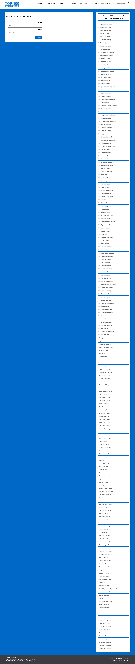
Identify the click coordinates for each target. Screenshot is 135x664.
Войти (39, 37)
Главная (38, 3)
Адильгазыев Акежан (106, 501)
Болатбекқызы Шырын (106, 476)
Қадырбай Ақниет (104, 400)
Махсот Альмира (106, 228)
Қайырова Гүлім (106, 300)
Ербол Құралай (103, 538)
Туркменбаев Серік (107, 287)
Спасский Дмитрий (107, 256)
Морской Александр (105, 394)
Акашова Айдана (104, 535)
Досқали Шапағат (106, 159)
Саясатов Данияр (104, 636)
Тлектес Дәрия (104, 43)
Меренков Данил (106, 275)
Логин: (40, 22)
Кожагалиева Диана (105, 372)
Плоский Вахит (104, 435)
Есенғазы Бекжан (106, 127)
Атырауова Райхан (106, 152)
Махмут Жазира (105, 33)
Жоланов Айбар (106, 297)
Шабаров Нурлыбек (107, 312)
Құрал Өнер (102, 582)
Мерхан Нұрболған (107, 250)
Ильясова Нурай (104, 425)
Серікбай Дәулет (106, 278)
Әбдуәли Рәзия (105, 218)
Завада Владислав (104, 378)
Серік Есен (102, 388)
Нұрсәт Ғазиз (105, 334)
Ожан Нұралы (105, 209)
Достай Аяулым (104, 507)
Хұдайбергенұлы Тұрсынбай (108, 589)
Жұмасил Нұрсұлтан (107, 215)
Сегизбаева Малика (105, 560)
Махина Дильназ (106, 74)
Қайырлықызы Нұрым (108, 99)
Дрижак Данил (104, 350)
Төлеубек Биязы (106, 193)
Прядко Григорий (106, 181)
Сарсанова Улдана (105, 27)
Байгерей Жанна (104, 595)
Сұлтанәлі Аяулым (105, 451)
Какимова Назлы (106, 118)
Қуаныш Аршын (104, 498)
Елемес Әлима (103, 466)
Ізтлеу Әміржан (105, 36)
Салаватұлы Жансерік (106, 347)
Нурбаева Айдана (106, 162)
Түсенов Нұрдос (106, 206)
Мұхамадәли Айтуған (106, 432)
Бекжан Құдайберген (105, 429)
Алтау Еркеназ (105, 319)
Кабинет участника (79, 3)
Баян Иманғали (104, 617)
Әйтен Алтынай (105, 83)
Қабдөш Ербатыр (106, 131)
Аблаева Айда (105, 272)
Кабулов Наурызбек (105, 510)
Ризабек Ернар (103, 482)
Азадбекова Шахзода (105, 551)
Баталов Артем (103, 366)
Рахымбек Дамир (104, 526)
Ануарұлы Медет (106, 322)
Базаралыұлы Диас (105, 545)
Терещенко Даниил (107, 68)
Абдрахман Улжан (106, 134)
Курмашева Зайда (104, 375)
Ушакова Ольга (105, 231)
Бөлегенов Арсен (104, 598)
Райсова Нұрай (105, 187)
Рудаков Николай (106, 309)
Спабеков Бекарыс (105, 494)
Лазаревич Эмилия (105, 363)
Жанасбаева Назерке (105, 488)
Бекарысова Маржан (107, 253)
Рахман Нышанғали (105, 382)
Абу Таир (102, 485)
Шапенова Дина (104, 444)
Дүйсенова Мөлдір (107, 190)
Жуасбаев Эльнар (106, 65)
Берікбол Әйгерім (104, 385)
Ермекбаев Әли (104, 604)
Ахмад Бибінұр (104, 403)
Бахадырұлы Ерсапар (107, 71)
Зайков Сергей (105, 262)
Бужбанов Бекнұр (104, 413)
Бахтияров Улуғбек (105, 457)
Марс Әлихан (103, 633)
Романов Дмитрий (105, 648)
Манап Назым (105, 234)
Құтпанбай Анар (106, 77)
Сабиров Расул (103, 460)
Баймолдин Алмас (105, 513)
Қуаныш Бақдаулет (105, 620)
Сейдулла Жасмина (105, 438)
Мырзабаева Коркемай (108, 140)
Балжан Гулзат (103, 557)
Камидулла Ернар (105, 46)
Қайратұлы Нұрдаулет (108, 303)
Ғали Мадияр (105, 243)
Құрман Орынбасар (105, 554)
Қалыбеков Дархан (105, 639)
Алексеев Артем (106, 178)
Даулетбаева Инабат (105, 504)
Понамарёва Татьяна (105, 520)
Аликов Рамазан (104, 614)
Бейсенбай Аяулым (107, 316)
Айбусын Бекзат (106, 259)
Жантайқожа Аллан (107, 281)
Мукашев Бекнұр (104, 516)
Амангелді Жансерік (107, 331)
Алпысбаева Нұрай (105, 344)
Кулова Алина (103, 356)
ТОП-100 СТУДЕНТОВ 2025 (101, 3)
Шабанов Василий (106, 137)
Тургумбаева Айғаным (106, 579)
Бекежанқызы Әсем (105, 567)
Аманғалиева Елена (107, 165)
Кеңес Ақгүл (103, 570)
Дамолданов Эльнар (105, 391)
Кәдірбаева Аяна (106, 93)
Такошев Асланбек (107, 90)
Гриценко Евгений (105, 626)
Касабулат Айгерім (105, 607)
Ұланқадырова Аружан (108, 146)
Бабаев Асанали (105, 212)
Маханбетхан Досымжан (108, 284)
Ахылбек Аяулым (105, 30)
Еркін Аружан (103, 353)
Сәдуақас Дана (105, 184)
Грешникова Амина (105, 642)
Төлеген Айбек (105, 102)
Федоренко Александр (106, 338)
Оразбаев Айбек (105, 58)
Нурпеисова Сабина (105, 341)
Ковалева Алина (106, 265)
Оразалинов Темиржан (108, 87)
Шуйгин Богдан (104, 469)
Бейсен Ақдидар (106, 291)
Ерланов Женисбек (105, 592)
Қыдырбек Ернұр (104, 629)
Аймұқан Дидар (106, 156)
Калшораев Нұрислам (106, 611)
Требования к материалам (56, 3)
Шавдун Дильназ (106, 203)
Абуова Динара (105, 49)
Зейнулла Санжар (105, 40)
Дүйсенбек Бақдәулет (108, 294)
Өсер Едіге (104, 174)
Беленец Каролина (107, 196)
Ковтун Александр (106, 171)
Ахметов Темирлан (105, 422)
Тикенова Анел (105, 80)
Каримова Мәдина (106, 143)
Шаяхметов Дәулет (105, 397)
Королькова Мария (105, 360)
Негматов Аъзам (104, 463)
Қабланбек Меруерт (106, 55)
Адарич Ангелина (106, 112)
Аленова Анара (105, 149)
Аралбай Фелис (104, 585)
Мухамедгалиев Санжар (108, 121)
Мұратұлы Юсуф (106, 61)
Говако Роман (105, 328)
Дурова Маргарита (106, 124)
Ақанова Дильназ (104, 564)
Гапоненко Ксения (105, 447)
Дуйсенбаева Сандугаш (106, 479)
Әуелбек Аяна (105, 168)
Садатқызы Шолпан (106, 24)
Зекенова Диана (106, 247)
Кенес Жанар (103, 523)
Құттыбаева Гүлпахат (107, 52)
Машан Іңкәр (103, 441)
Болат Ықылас (103, 548)
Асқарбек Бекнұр (104, 529)
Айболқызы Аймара (107, 269)
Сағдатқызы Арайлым (108, 115)
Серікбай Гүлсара (104, 419)
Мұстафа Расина (104, 473)
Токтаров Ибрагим (106, 325)
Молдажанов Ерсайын (106, 491)
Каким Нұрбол (103, 410)
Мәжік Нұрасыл (106, 109)
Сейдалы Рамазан (104, 532)
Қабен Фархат (105, 240)
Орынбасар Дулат (104, 576)
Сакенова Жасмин (104, 623)
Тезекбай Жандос (104, 416)
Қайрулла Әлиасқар (105, 645)
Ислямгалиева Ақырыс (106, 601)
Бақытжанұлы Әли (105, 454)
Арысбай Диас (105, 200)
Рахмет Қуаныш (106, 96)
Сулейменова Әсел (107, 237)
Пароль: (39, 29)
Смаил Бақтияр (104, 573)
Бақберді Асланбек (105, 369)
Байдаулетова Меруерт (108, 222)
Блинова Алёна (105, 306)
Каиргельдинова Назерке (109, 105)
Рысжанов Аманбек (105, 542)
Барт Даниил (103, 407)
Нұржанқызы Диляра (107, 225)
